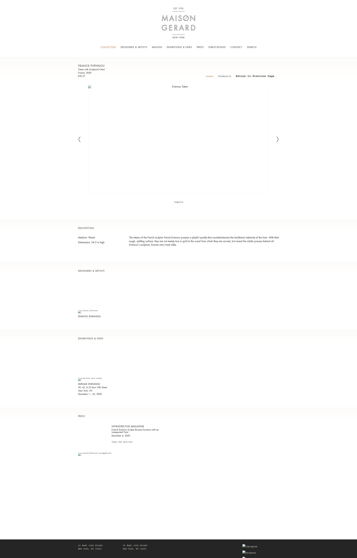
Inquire (178, 202)
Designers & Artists (134, 47)
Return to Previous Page (255, 76)
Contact (236, 47)
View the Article (122, 442)
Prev (79, 139)
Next (277, 139)
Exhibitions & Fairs (179, 47)
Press (200, 47)
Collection (108, 47)
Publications (217, 47)
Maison (157, 47)
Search (252, 47)
